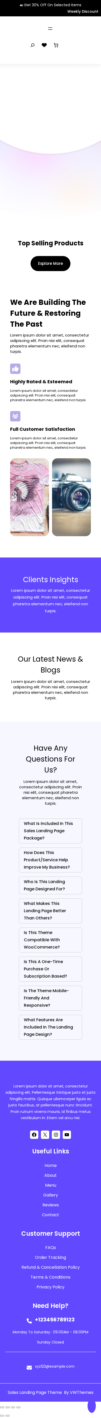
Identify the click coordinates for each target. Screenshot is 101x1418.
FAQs (50, 1248)
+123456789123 (55, 1319)
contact (50, 1215)
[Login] (67, 45)
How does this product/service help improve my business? (47, 860)
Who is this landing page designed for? (44, 885)
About (50, 1175)
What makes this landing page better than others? (45, 910)
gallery (50, 1195)
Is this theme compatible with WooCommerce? (42, 940)
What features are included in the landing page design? (48, 1027)
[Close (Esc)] (18, 1407)
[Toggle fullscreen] (7, 1407)
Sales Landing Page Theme (35, 1392)
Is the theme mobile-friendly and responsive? (46, 998)
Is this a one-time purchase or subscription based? (45, 969)
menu (50, 1185)
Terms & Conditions (50, 1277)
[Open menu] (50, 28)
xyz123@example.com (55, 1366)
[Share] (13, 1407)
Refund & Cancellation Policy (50, 1267)
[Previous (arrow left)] (2, 1415)
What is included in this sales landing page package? (48, 831)
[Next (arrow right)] (7, 1415)
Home (51, 1165)
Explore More (50, 263)
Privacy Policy (50, 1287)
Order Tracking (50, 1257)
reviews (50, 1205)
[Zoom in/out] (2, 1407)
